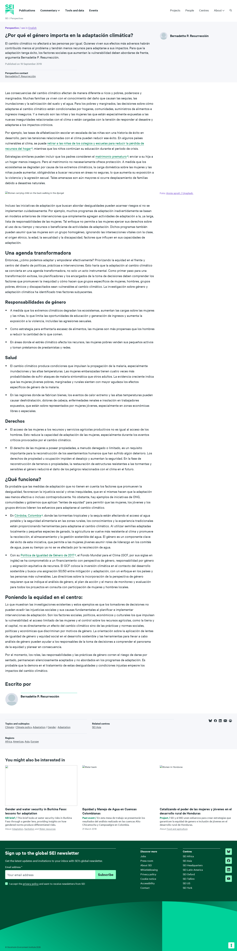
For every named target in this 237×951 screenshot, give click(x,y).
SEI (6, 18)
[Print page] (230, 720)
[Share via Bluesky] (210, 720)
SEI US (186, 883)
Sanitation (29, 828)
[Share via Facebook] (215, 720)
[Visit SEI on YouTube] (228, 878)
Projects (175, 10)
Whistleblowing (149, 869)
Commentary (48, 10)
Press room (146, 860)
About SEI (146, 865)
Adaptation (17, 828)
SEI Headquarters (192, 865)
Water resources (47, 828)
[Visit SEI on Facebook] (228, 860)
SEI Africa (188, 856)
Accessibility (147, 883)
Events (93, 10)
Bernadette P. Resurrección (189, 36)
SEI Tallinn (189, 878)
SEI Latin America (193, 869)
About (218, 10)
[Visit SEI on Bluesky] (228, 851)
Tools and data (74, 10)
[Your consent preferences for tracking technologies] (231, 945)
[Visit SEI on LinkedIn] (228, 869)
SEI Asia (187, 860)
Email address (13, 867)
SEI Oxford (189, 874)
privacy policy (31, 883)
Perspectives (16, 18)
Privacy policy (148, 874)
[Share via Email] (225, 720)
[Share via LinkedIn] (220, 720)
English (32, 27)
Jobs (143, 856)
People (189, 10)
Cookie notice (148, 878)
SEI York (187, 887)
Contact (145, 887)
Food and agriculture (177, 828)
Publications (27, 10)
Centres (204, 10)
